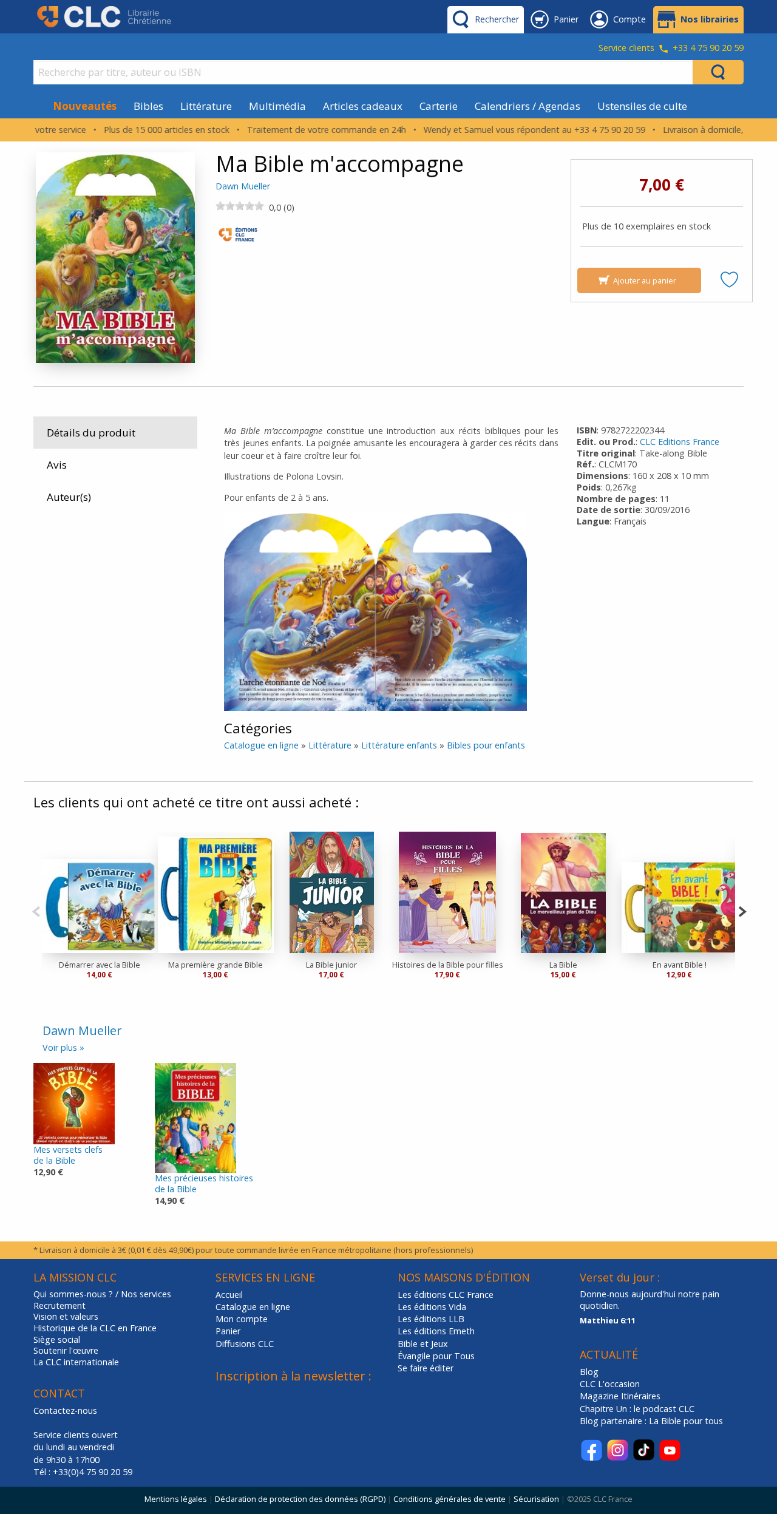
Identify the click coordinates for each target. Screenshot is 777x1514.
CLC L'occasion (610, 1384)
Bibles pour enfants (486, 745)
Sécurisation (536, 1498)
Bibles (148, 106)
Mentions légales (175, 1498)
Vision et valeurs (65, 1316)
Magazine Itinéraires (620, 1396)
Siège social (56, 1339)
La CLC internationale (76, 1362)
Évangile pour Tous (436, 1356)
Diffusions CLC (244, 1343)
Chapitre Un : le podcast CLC (637, 1408)
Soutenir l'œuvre (65, 1350)
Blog (589, 1371)
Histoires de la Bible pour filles (447, 964)
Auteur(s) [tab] (69, 497)
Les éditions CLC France (446, 1294)
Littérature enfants (399, 745)
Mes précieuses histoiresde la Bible (204, 1183)
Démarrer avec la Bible (99, 964)
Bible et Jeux (423, 1343)
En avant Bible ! (680, 964)
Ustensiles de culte (642, 106)
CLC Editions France (679, 441)
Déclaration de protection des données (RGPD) (300, 1498)
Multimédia (277, 106)
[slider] (239, 206)
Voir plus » (63, 1047)
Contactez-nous (65, 1410)
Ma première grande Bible (215, 964)
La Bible (563, 964)
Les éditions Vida (432, 1306)
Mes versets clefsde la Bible (68, 1155)
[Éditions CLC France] (237, 238)
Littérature (206, 106)
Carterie (438, 106)
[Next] (742, 910)
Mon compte (241, 1319)
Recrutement (59, 1305)
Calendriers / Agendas (527, 106)
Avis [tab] (57, 465)
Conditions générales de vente (449, 1498)
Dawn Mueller (242, 186)
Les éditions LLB (431, 1319)
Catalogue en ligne (261, 745)
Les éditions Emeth (436, 1331)
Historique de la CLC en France (95, 1328)
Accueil (229, 1294)
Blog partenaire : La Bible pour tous (652, 1421)
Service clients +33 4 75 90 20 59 (671, 48)
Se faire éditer (425, 1368)
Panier (227, 1331)
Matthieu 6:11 (608, 1320)
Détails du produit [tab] (91, 433)
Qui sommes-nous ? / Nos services (102, 1294)
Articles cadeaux (362, 106)
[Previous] (36, 910)
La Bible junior (331, 964)
